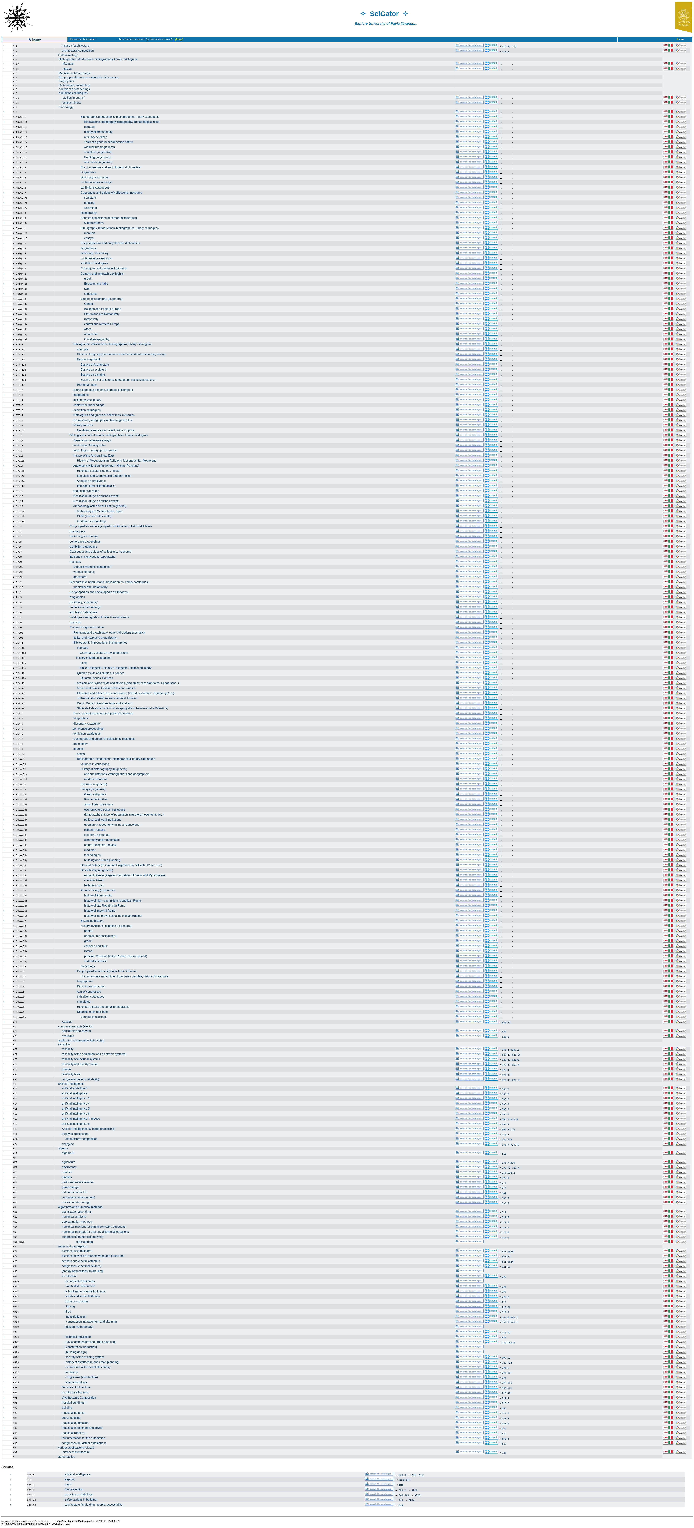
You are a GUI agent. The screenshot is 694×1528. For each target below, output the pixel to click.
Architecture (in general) (86, 147)
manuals (77, 126)
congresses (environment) (77, 1197)
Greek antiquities (82, 794)
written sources (81, 222)
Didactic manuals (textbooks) (84, 566)
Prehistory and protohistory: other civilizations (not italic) (101, 632)
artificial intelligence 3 (74, 1098)
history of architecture (74, 45)
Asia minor (78, 334)
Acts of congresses (80, 991)
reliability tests (69, 1074)
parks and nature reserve (76, 1182)
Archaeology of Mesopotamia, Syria (90, 511)
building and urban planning (89, 860)
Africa (75, 329)
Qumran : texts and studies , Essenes (91, 673)
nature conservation (73, 1192)
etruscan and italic (83, 946)
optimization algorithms (75, 1211)
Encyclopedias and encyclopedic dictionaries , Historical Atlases (105, 526)
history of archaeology (85, 131)
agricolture (67, 1162)
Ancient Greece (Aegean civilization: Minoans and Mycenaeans (112, 875)
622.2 (511, 1173)
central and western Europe (89, 324)
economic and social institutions (92, 809)
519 (504, 1212)
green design (68, 1187)
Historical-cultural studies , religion (90, 470)
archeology (73, 743)
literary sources (76, 425)
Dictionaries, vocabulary (74, 85)
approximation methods (75, 1221)
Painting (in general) (84, 157)
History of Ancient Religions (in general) (95, 925)
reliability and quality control (78, 1064)
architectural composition (76, 50)
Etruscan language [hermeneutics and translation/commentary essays (112, 354)
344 (504, 1173)
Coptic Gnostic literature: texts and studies (94, 703)
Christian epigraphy (84, 339)
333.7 (505, 1144)
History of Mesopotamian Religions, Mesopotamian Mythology (107, 460)
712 (504, 1188)
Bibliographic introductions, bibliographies (93, 642)
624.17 (506, 1022)
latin (74, 288)
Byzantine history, (81, 920)
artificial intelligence (71, 1083)
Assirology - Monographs (82, 445)
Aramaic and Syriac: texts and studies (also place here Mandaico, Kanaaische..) (118, 683)
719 (504, 1183)
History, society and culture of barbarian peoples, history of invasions (113, 976)
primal (75, 930)
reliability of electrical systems (79, 1059)
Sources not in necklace (83, 1011)
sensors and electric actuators (79, 1261)
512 (504, 1153)
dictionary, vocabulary (83, 177)
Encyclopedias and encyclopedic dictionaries (93, 592)
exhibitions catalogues (73, 93)
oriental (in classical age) (87, 935)
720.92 (506, 46)
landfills (65, 1177)
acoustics (66, 1036)
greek (75, 278)
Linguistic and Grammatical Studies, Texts (94, 475)
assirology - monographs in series (87, 450)
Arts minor (78, 207)
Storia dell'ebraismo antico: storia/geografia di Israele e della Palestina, (113, 708)
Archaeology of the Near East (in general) (92, 506)
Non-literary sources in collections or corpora (96, 430)
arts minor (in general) (85, 162)
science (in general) (84, 834)
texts (72, 662)
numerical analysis (72, 1216)
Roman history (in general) (86, 890)
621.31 (516, 1080)
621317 (516, 1059)
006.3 (505, 1089)
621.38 (516, 1054)
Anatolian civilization (79, 490)
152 (513, 1129)
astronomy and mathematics (89, 839)
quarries (65, 1172)
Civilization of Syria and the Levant (88, 496)
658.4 (515, 1065)
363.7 (505, 1198)
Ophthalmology (68, 55)
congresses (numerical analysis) (81, 1236)
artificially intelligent (73, 1088)
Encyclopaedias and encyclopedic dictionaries (88, 77)
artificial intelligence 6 (74, 1113)
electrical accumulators (75, 1250)
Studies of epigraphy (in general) (90, 298)
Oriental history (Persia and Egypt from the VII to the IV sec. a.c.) (110, 865)
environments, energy (74, 1202)
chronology (66, 107)
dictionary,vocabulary (79, 723)
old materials (75, 1241)
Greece (76, 303)
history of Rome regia (85, 895)
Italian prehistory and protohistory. (87, 637)
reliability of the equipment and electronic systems (92, 1054)
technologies (79, 855)
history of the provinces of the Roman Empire (100, 915)
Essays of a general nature (81, 627)
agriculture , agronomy (85, 804)
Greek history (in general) (86, 870)
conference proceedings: (85, 182)
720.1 (505, 1134)
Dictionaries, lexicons (81, 986)
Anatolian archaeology (82, 521)
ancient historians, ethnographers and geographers (104, 774)
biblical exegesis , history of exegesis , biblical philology (105, 667)
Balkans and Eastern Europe (90, 308)
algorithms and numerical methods (80, 1207)
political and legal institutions (90, 819)
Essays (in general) (82, 789)
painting (76, 202)
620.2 (505, 1036)
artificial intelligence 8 (74, 1123)
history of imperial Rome (87, 910)
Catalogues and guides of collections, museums (100, 192)
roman (75, 951)
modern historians (83, 779)
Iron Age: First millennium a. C (87, 485)
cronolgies (74, 1001)
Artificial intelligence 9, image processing (86, 1128)
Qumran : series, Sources (86, 678)
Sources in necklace (82, 1016)
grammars (72, 576)
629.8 (514, 1119)
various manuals (76, 571)
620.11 (515, 1049)
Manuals (66, 63)
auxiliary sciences (83, 137)
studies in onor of (71, 97)
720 (504, 1139)
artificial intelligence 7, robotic (79, 1118)
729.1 (505, 51)
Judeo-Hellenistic (82, 961)
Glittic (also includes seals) (85, 516)
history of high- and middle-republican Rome (100, 900)
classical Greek (81, 880)
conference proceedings (74, 89)
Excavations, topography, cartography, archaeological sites (109, 121)
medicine (77, 849)
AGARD (65, 1021)
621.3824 (507, 1251)
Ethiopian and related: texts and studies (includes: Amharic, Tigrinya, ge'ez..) (116, 693)
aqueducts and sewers (74, 1030)
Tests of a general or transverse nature (96, 142)
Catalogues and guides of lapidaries (92, 268)
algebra (63, 1148)
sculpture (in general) (85, 152)
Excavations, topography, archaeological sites (95, 420)
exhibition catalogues (83, 263)
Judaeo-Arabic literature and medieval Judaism (98, 698)
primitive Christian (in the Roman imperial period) (103, 956)
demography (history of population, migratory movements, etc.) (111, 814)
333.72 (506, 1167)
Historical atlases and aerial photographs (94, 1006)
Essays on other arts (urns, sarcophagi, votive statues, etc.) (107, 379)
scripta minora (69, 102)
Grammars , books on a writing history (93, 652)
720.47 (515, 1144)
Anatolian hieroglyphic (82, 480)
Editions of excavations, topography (87, 556)
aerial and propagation (73, 1246)
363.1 (505, 1049)
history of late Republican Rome (92, 905)
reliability (64, 1044)
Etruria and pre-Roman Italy (89, 313)
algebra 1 (66, 1153)
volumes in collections (84, 764)
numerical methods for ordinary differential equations (93, 1231)
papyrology (76, 966)
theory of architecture (73, 1133)
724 (514, 46)
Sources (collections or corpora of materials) (97, 217)
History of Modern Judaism (84, 657)
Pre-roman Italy (77, 384)
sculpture (77, 197)
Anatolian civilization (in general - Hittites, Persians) (99, 465)
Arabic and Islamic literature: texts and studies (97, 688)
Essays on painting (82, 374)
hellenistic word (81, 885)
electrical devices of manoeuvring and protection (91, 1255)
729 (510, 1139)
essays (65, 68)
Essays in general (79, 359)
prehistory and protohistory (83, 587)
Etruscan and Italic (83, 283)
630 (513, 1162)
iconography (77, 212)
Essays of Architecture (84, 364)
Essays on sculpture (82, 369)
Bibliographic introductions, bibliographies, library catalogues (98, 59)
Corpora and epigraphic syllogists (91, 273)
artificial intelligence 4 (74, 1103)
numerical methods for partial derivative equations (92, 1226)
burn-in (64, 1069)
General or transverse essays (84, 440)
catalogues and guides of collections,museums (94, 617)
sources (71, 748)
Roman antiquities (83, 799)
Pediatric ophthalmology (74, 73)
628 (504, 1031)
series (71, 753)
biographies (66, 81)
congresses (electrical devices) (80, 1266)
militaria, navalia (82, 829)
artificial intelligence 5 (74, 1108)
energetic (66, 1144)
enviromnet (67, 1167)
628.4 (505, 1178)
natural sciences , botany (87, 844)
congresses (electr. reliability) (79, 1079)
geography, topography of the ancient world (99, 824)
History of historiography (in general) (93, 769)
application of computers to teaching (81, 1040)
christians (77, 293)
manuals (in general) (83, 784)
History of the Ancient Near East (86, 455)
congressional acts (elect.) (75, 1026)
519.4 (505, 1217)
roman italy (78, 319)
